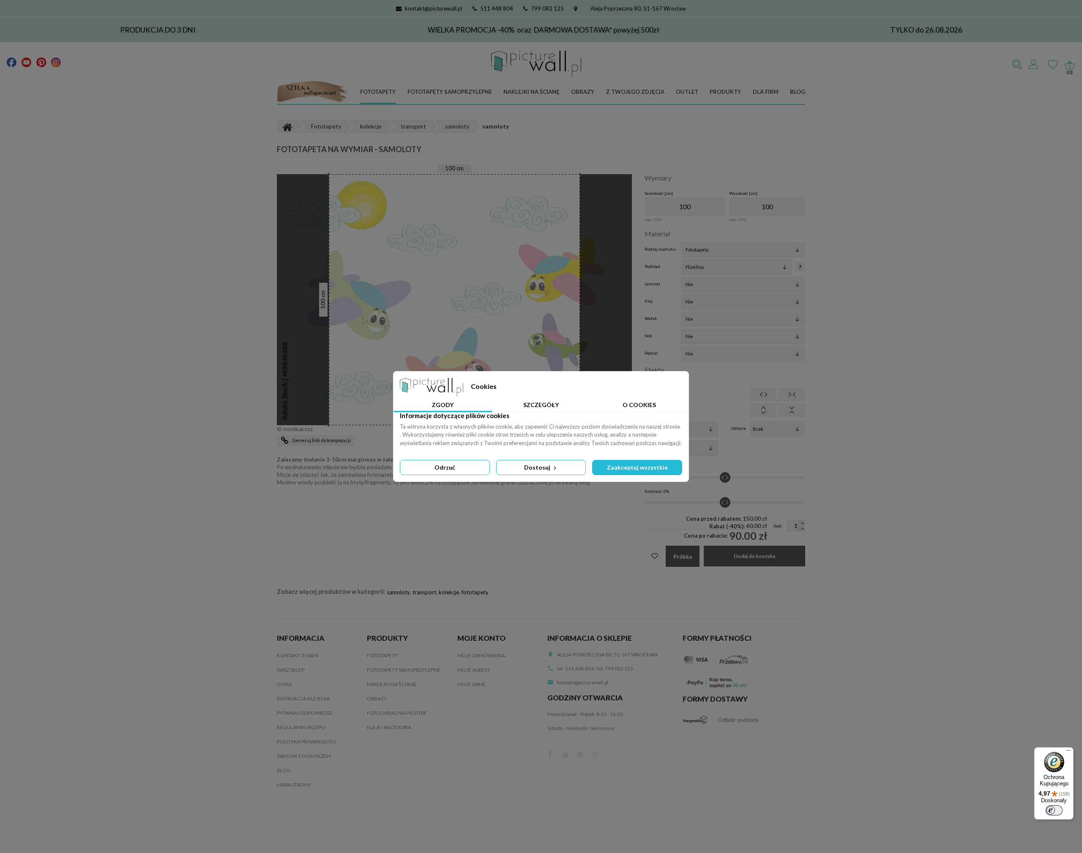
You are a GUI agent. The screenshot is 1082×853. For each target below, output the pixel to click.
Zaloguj (1033, 65)
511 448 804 (496, 8)
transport (424, 592)
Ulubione (1053, 65)
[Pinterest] (41, 61)
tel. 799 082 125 (615, 668)
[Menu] (1068, 752)
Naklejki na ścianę (531, 91)
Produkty (725, 91)
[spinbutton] (685, 206)
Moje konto (481, 638)
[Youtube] (26, 61)
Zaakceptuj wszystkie (637, 467)
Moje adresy (473, 670)
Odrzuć (444, 467)
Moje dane (471, 684)
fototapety (475, 592)
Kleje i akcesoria (389, 727)
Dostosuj (538, 467)
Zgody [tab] (443, 404)
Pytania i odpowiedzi (304, 713)
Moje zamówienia (481, 655)
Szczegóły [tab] (541, 404)
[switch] (1054, 810)
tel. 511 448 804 (575, 668)
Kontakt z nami (297, 655)
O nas (284, 684)
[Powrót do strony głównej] (287, 126)
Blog (797, 91)
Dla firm (766, 91)
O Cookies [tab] (639, 404)
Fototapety (378, 91)
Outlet (687, 91)
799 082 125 (547, 8)
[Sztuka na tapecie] (313, 92)
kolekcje (449, 592)
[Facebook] (11, 61)
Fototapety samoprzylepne (449, 91)
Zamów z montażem (304, 756)
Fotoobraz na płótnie (397, 713)
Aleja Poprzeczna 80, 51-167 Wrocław (638, 8)
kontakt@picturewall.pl (433, 8)
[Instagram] (56, 61)
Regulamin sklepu (301, 727)
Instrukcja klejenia (303, 698)
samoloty (398, 592)
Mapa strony (294, 785)
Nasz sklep (291, 670)
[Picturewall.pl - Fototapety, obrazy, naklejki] (536, 64)
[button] (802, 522)
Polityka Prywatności (306, 741)
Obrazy (582, 91)
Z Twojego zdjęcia (635, 91)
